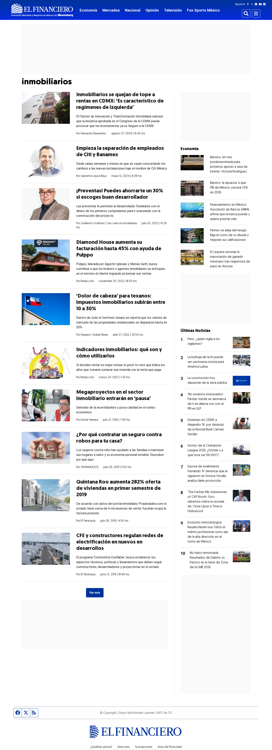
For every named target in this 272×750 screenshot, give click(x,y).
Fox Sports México (203, 10)
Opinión (152, 10)
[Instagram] (257, 4)
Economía (88, 10)
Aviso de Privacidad (170, 747)
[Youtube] (261, 4)
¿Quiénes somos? (101, 747)
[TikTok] (265, 4)
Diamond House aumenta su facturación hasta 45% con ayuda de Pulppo (118, 249)
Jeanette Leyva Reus (94, 176)
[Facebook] (249, 4)
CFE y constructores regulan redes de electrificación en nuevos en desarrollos (119, 542)
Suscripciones (143, 747)
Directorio (123, 747)
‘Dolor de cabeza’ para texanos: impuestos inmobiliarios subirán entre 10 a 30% (120, 303)
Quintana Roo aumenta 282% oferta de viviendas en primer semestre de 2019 (118, 489)
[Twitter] (253, 4)
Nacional (132, 10)
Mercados (111, 10)
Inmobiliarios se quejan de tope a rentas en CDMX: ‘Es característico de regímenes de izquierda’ (120, 101)
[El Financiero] (42, 10)
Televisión (173, 10)
